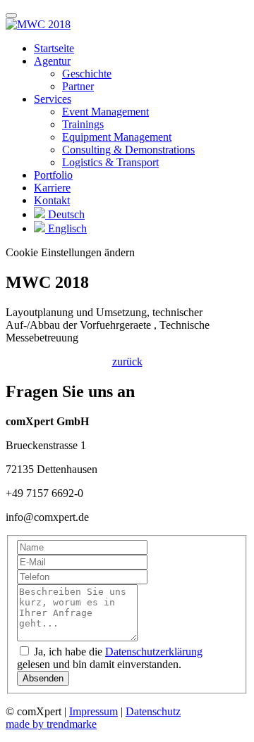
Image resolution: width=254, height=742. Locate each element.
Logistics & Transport (110, 162)
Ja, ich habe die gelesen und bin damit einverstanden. (109, 658)
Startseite (54, 48)
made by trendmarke (51, 724)
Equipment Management (116, 137)
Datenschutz (153, 711)
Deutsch (65, 214)
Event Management (105, 112)
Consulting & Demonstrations (128, 150)
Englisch (66, 228)
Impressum (93, 711)
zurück (127, 361)
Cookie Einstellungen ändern (70, 252)
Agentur (52, 61)
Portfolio (53, 175)
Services (52, 99)
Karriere (52, 188)
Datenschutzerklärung (153, 652)
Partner (78, 86)
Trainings (83, 124)
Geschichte (86, 74)
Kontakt (52, 200)
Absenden (43, 678)
